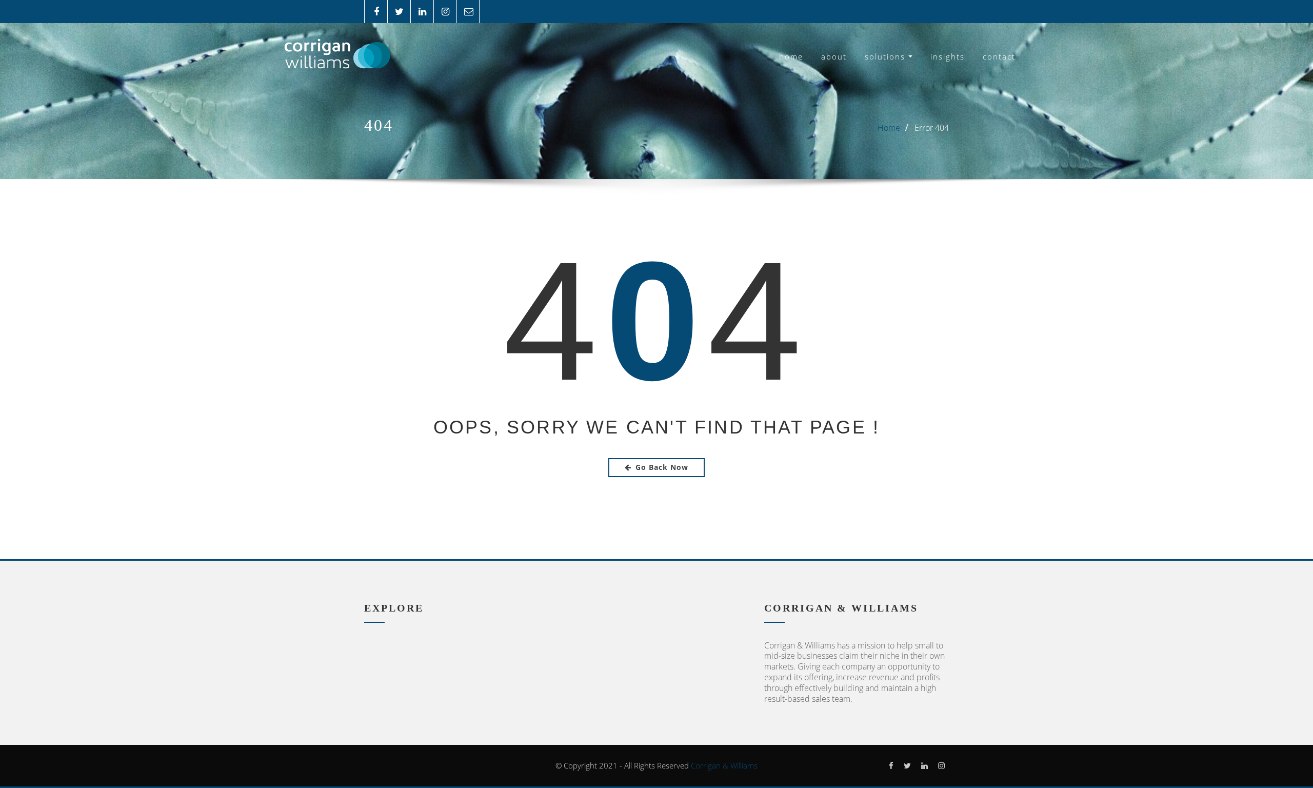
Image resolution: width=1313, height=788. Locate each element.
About (834, 56)
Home (791, 56)
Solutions (886, 56)
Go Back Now (661, 467)
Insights (947, 56)
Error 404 (931, 127)
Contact (999, 56)
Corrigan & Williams (724, 765)
